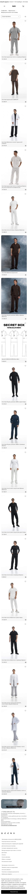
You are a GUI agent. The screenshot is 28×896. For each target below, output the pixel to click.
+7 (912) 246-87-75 (8, 812)
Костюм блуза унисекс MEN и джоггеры (14, 401)
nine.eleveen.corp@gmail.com (9, 825)
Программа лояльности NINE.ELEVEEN (11, 839)
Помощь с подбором (14, 806)
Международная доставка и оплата (11, 850)
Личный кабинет (6, 869)
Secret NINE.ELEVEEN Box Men (10, 359)
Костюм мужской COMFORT (10, 99)
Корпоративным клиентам (9, 841)
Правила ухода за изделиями (10, 867)
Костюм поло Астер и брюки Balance (13, 230)
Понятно (14, 892)
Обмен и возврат (6, 859)
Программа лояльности (8, 865)
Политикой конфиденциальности (13, 888)
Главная (4, 10)
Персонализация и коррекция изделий (12, 843)
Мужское (12, 10)
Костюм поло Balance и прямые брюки (13, 660)
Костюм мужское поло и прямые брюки (14, 57)
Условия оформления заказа (9, 848)
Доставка (4, 852)
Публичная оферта (7, 874)
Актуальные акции (7, 861)
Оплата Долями (6, 857)
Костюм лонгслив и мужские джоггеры (14, 532)
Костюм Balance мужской (9, 272)
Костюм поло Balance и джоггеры (12, 617)
